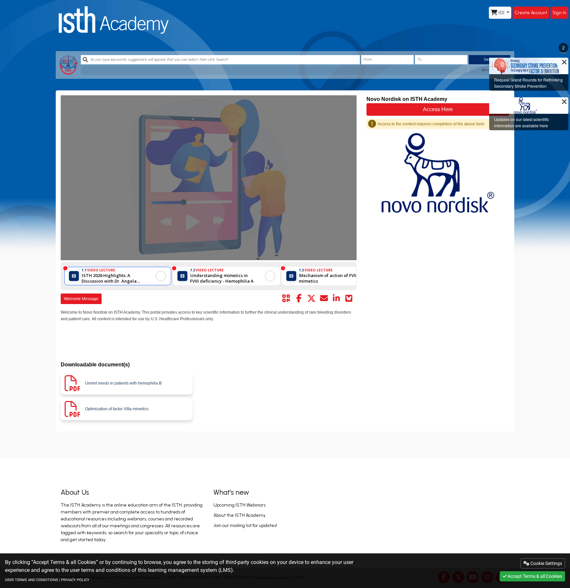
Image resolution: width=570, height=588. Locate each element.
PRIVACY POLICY (75, 580)
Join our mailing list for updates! (245, 525)
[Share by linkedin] (336, 298)
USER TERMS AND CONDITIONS (31, 580)
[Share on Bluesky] (349, 298)
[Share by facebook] (299, 298)
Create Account (531, 12)
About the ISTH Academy (239, 515)
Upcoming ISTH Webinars (239, 505)
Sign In (559, 12)
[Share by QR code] (286, 298)
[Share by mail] (324, 298)
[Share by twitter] (311, 298)
